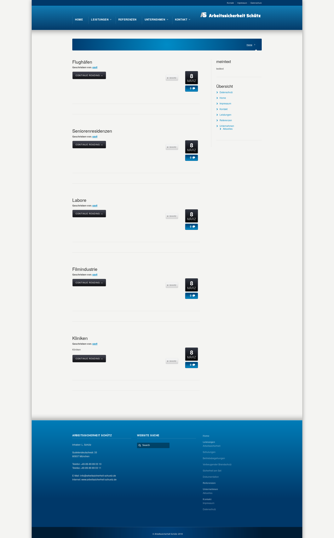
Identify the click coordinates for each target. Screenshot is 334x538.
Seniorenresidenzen (92, 131)
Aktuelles (228, 128)
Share (172, 78)
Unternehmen (227, 125)
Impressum (225, 103)
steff (94, 67)
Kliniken (80, 338)
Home (249, 44)
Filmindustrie (84, 269)
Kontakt (223, 109)
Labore (79, 200)
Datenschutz (226, 92)
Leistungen (225, 114)
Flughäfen (82, 62)
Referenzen (226, 120)
